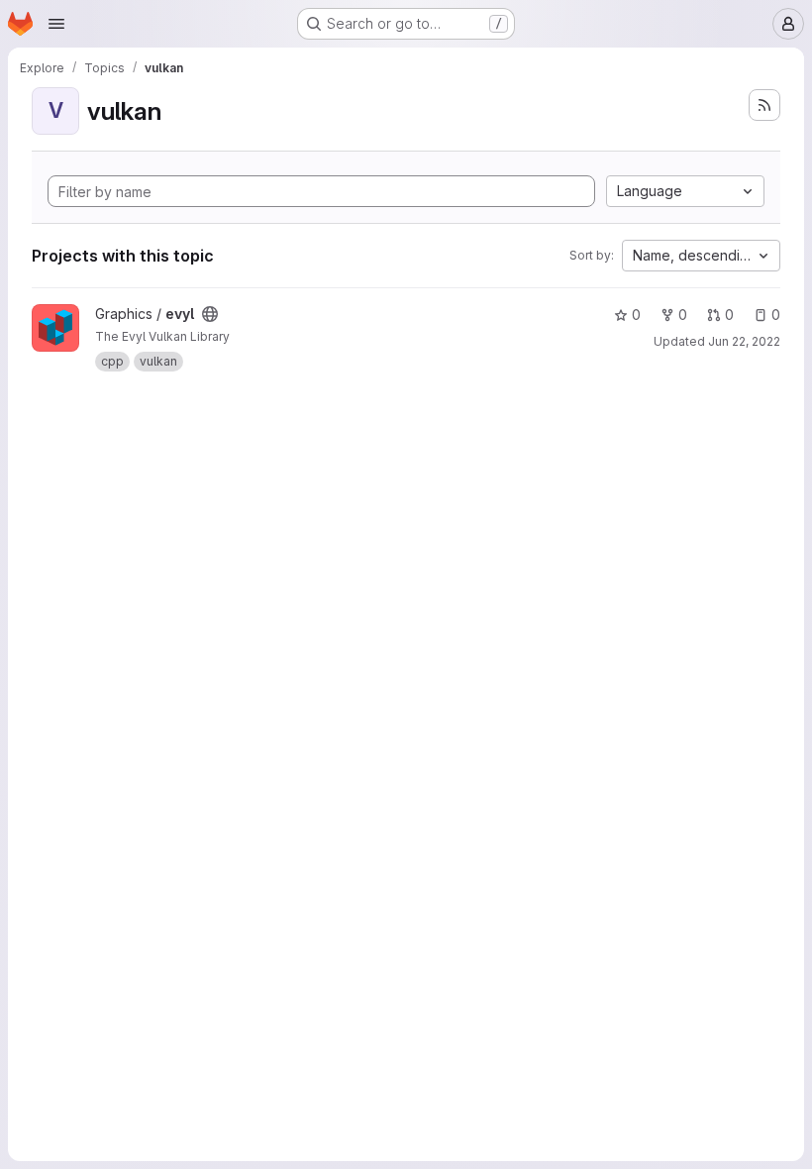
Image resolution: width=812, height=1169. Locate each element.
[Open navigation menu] (56, 24)
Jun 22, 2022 (744, 341)
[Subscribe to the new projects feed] (764, 105)
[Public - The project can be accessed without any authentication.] (210, 314)
